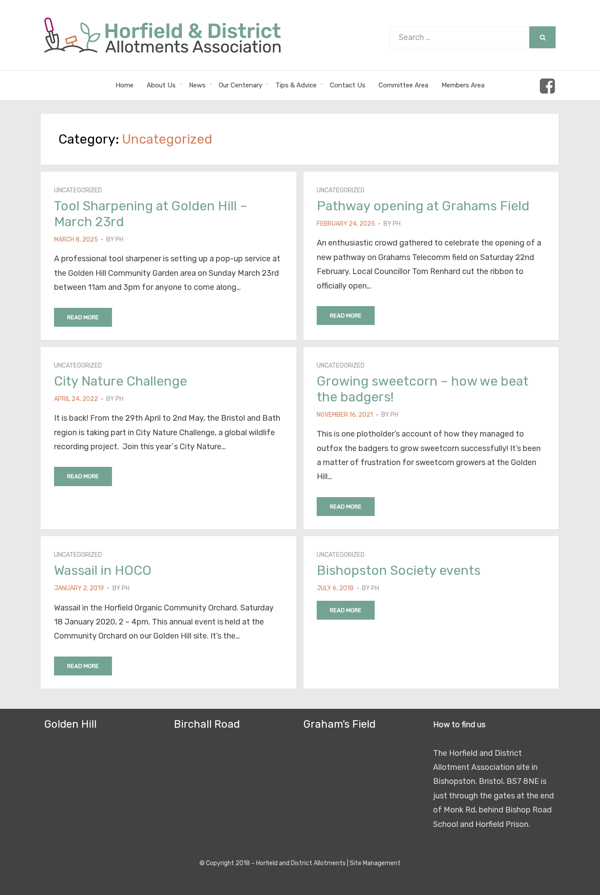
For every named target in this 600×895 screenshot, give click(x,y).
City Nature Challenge (120, 381)
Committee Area (403, 85)
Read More (83, 317)
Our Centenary (240, 85)
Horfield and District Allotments (301, 863)
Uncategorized (78, 190)
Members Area (462, 85)
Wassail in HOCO (103, 570)
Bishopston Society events (399, 570)
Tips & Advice (296, 85)
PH (119, 239)
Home (125, 85)
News (197, 85)
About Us (161, 85)
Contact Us (347, 85)
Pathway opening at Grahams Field (423, 206)
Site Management (375, 863)
